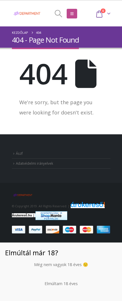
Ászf (19, 153)
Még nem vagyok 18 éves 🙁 (61, 264)
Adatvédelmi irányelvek (34, 163)
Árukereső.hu (22, 215)
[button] (58, 13)
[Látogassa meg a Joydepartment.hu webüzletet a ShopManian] (51, 215)
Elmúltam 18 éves (61, 283)
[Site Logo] (27, 13)
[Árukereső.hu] (88, 206)
